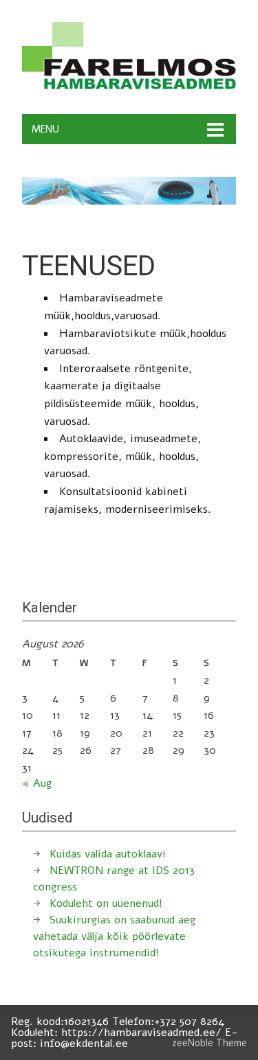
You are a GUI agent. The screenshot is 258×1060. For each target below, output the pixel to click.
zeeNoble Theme (209, 1043)
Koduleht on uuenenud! (106, 903)
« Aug (37, 783)
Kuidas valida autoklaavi (108, 854)
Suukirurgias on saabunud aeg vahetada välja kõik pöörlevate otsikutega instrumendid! (114, 936)
